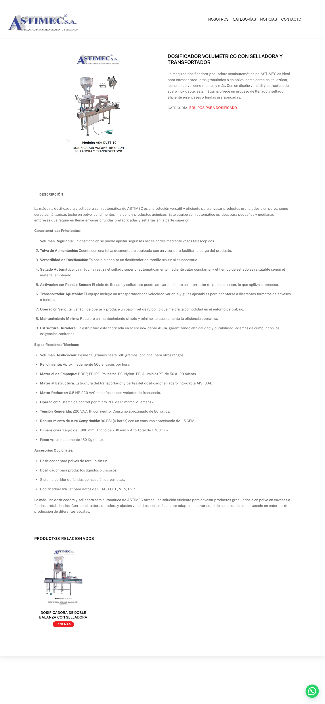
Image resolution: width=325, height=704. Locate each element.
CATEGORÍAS (244, 19)
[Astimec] (44, 32)
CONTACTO (291, 19)
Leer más (63, 624)
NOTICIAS (268, 19)
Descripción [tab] (51, 194)
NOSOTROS (218, 19)
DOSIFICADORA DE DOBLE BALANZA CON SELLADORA (63, 615)
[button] (312, 691)
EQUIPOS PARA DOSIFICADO (213, 108)
